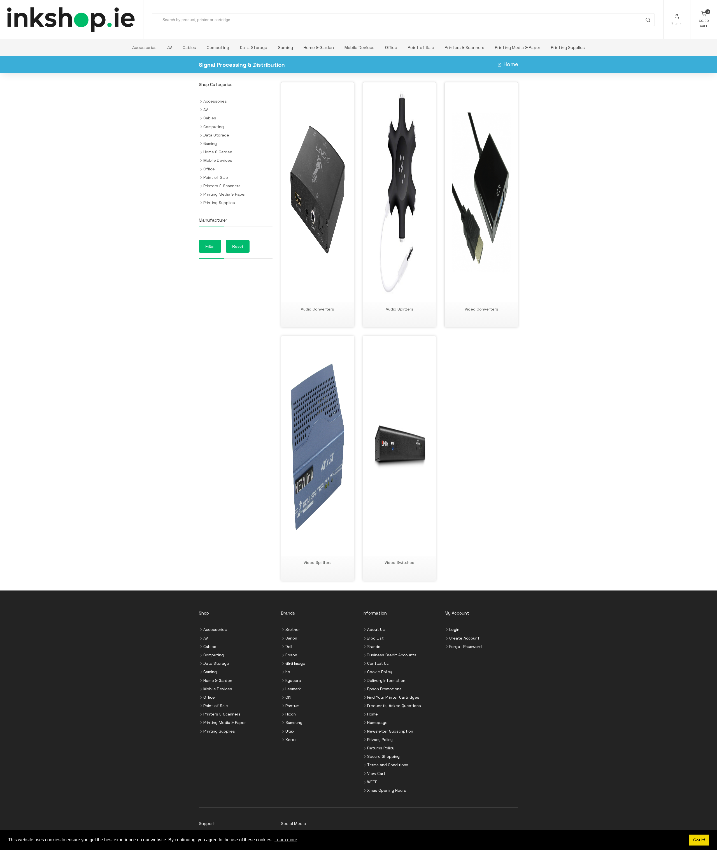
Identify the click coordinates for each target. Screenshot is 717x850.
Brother (292, 629)
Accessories (144, 47)
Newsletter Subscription (390, 731)
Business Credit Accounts (391, 654)
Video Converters (481, 309)
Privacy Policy (380, 739)
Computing (218, 47)
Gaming (285, 47)
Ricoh (290, 714)
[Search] (648, 20)
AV (169, 47)
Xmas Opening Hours (386, 790)
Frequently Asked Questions (394, 705)
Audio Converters (317, 309)
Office (391, 47)
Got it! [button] (699, 840)
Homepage (377, 722)
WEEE (372, 781)
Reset (237, 246)
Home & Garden (319, 47)
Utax (289, 731)
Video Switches (399, 562)
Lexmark (293, 688)
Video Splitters (318, 562)
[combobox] (403, 19)
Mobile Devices (359, 47)
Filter (210, 246)
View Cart (376, 773)
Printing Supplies (568, 47)
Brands (373, 646)
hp (287, 671)
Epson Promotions (384, 688)
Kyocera (293, 680)
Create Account (464, 638)
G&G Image (295, 663)
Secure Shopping (383, 756)
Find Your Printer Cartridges (393, 697)
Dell (288, 646)
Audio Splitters (399, 309)
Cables (189, 47)
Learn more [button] (285, 839)
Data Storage (253, 47)
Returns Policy (380, 748)
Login (454, 629)
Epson (291, 654)
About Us (376, 629)
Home (510, 64)
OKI (288, 697)
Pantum (292, 705)
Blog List (375, 638)
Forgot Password (465, 646)
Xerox (291, 739)
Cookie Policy (379, 671)
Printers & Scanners (464, 47)
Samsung (293, 722)
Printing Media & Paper (517, 47)
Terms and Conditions (387, 764)
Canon (291, 638)
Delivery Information (386, 680)
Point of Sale (421, 47)
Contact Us (378, 663)
